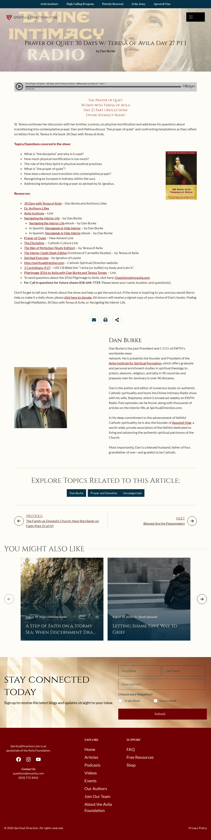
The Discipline (34, 243)
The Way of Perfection (38, 248)
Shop (131, 764)
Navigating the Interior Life (42, 218)
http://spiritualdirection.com (44, 263)
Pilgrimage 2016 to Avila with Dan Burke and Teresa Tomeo (65, 273)
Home (89, 749)
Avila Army (138, 4)
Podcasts (92, 764)
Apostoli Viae (162, 4)
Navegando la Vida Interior (63, 228)
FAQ (131, 749)
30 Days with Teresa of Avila (43, 203)
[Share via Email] (94, 320)
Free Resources (140, 757)
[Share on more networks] (117, 320)
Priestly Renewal (112, 4)
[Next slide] (202, 599)
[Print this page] (105, 320)
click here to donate (78, 297)
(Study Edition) (64, 248)
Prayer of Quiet (35, 238)
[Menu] (195, 17)
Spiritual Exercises (36, 258)
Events (90, 780)
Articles (91, 757)
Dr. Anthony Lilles (36, 208)
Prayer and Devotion (104, 493)
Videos (90, 772)
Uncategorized (132, 493)
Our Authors (95, 788)
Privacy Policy (198, 828)
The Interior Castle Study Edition (45, 253)
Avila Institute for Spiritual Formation (135, 363)
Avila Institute (49, 4)
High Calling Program (80, 4)
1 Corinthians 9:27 (37, 268)
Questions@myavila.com (132, 277)
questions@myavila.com (28, 773)
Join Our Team (97, 796)
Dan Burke (76, 493)
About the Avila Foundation (98, 807)
